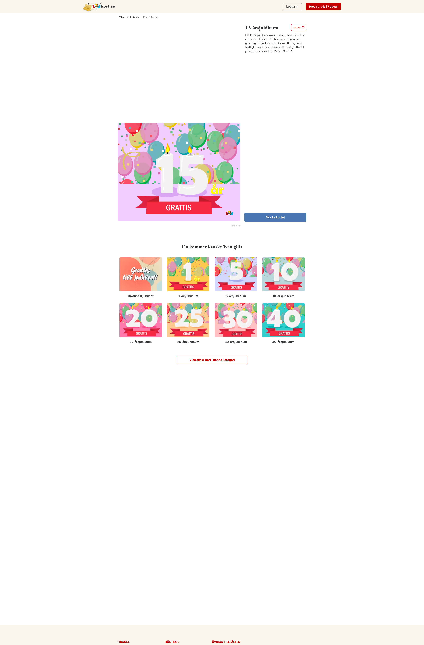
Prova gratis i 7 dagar (323, 6)
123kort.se (236, 225)
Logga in (292, 6)
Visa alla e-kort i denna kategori (212, 360)
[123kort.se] (99, 6)
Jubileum (134, 17)
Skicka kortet (275, 217)
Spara (297, 27)
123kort (121, 17)
